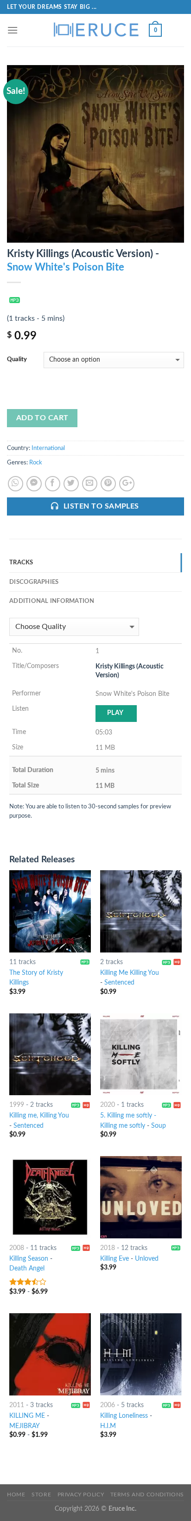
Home (16, 1494)
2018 (107, 1248)
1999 (16, 1105)
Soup (158, 1126)
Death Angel (27, 1268)
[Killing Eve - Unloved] (141, 1197)
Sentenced (119, 982)
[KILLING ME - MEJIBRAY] (50, 1354)
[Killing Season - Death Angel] (50, 1197)
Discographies (33, 582)
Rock (35, 462)
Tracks (21, 562)
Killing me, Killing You (39, 1115)
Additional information (52, 601)
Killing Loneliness (124, 1416)
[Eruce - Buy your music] (95, 30)
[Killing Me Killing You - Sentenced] (141, 911)
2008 (16, 1248)
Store (41, 1494)
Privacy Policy (80, 1494)
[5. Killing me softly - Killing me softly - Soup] (141, 1054)
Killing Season (28, 1259)
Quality (17, 360)
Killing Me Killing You (129, 973)
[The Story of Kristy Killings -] (50, 911)
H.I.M (108, 1426)
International (48, 448)
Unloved (147, 1259)
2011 (16, 1405)
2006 (107, 1405)
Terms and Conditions (147, 1494)
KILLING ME (27, 1416)
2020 (107, 1105)
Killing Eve (114, 1259)
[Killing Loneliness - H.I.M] (141, 1354)
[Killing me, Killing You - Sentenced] (50, 1054)
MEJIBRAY (24, 1426)
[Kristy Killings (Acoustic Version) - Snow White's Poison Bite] (95, 153)
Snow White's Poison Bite (65, 267)
